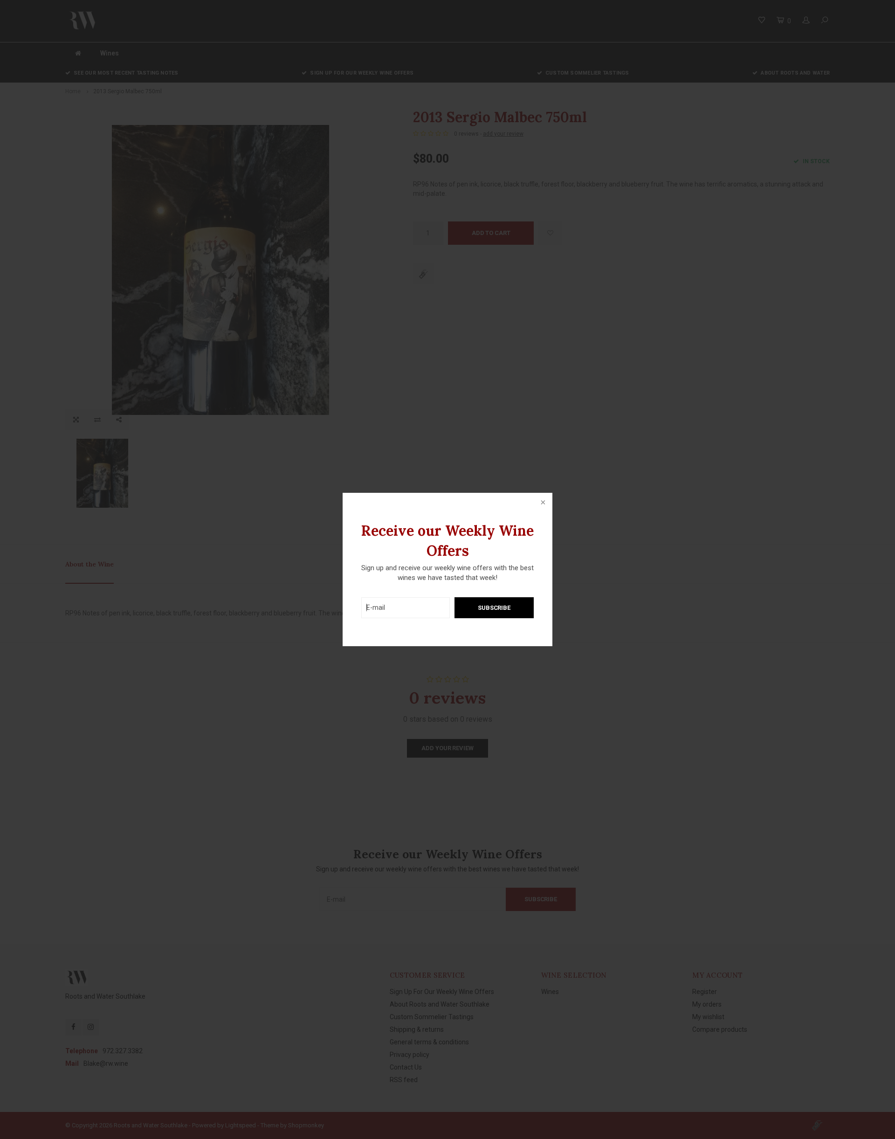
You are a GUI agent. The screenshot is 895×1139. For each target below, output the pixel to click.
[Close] (542, 503)
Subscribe (494, 607)
